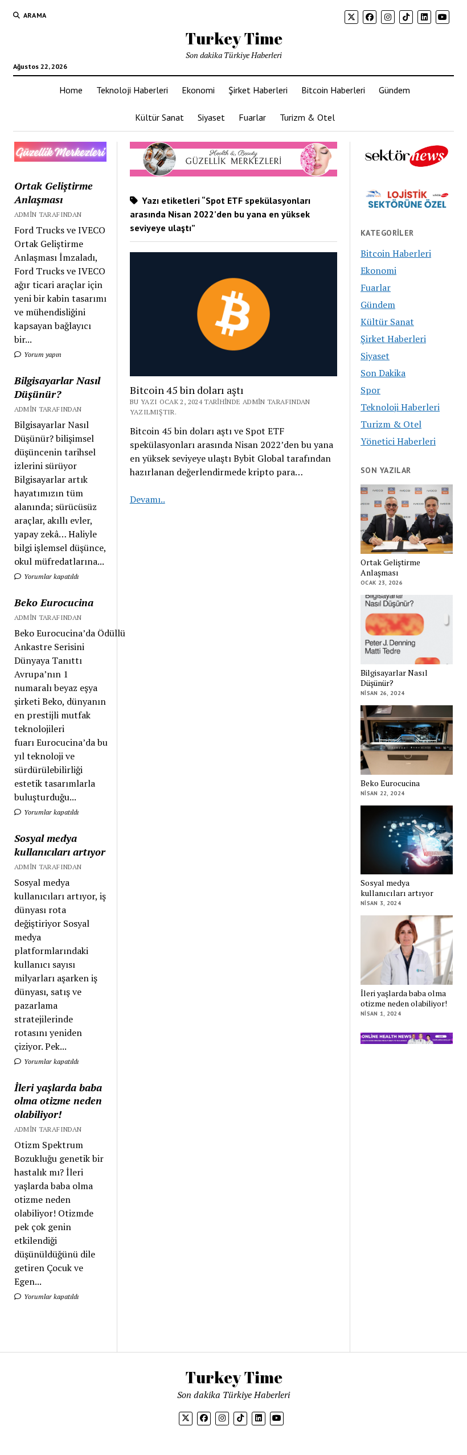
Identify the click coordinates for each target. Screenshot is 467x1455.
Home (71, 90)
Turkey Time (233, 38)
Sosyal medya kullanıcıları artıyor (59, 844)
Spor (370, 390)
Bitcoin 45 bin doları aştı (187, 390)
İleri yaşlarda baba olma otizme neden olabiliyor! (58, 1100)
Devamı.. (147, 499)
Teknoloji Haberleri (132, 90)
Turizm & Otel (307, 117)
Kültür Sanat (159, 117)
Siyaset (211, 117)
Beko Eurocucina (53, 602)
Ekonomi (198, 90)
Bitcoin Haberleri (333, 90)
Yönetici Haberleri (398, 441)
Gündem (394, 90)
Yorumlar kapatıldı (50, 576)
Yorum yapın (42, 354)
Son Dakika (383, 373)
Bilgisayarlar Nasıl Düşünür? (57, 387)
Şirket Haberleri (258, 90)
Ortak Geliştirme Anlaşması (53, 192)
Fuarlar (252, 117)
